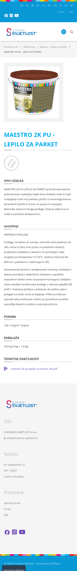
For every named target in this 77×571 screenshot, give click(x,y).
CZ (43, 5)
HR (21, 5)
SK (66, 5)
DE (71, 5)
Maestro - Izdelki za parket (53, 46)
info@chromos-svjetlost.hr (22, 438)
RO (55, 5)
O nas (61, 11)
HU (38, 5)
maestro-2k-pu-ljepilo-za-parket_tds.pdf (34, 368)
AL (60, 5)
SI (33, 5)
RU (49, 5)
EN (27, 5)
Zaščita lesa (29, 46)
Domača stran (11, 46)
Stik (71, 11)
